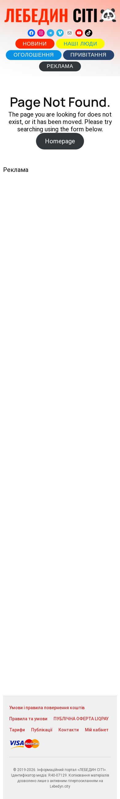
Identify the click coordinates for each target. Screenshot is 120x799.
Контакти (68, 729)
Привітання (88, 55)
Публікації (41, 729)
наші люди (80, 44)
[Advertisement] (60, 434)
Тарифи (17, 729)
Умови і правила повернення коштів (47, 707)
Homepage (60, 141)
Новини (35, 44)
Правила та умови (28, 718)
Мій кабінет (97, 729)
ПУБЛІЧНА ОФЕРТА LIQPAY (81, 718)
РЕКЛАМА (60, 66)
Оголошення (34, 55)
